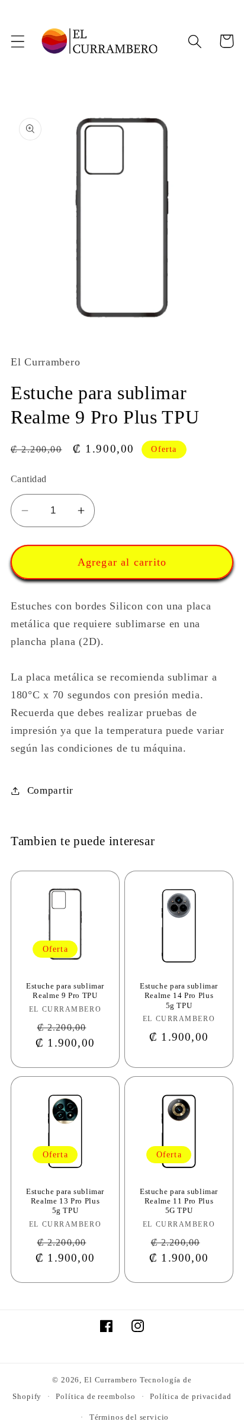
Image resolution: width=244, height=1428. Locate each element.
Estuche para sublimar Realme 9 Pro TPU (65, 991)
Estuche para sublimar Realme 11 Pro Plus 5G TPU (179, 1201)
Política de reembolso (96, 1396)
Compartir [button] (50, 790)
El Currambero (110, 1379)
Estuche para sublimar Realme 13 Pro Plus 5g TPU (65, 1201)
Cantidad (29, 479)
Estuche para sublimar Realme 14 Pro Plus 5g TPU (179, 996)
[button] (18, 41)
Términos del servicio (129, 1417)
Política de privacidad (190, 1396)
